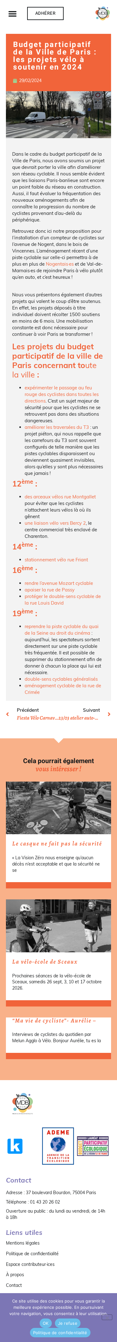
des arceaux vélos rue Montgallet (60, 497)
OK (46, 1323)
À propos (15, 1274)
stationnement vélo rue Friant (56, 560)
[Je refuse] (107, 1317)
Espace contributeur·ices (30, 1264)
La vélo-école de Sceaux (45, 962)
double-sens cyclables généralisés (61, 679)
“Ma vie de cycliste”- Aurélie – (54, 1021)
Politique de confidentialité (32, 1253)
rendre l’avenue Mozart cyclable (59, 583)
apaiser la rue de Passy (50, 590)
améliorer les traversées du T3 (57, 427)
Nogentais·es (60, 264)
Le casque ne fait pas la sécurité (57, 844)
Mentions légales (23, 1243)
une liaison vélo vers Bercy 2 (55, 523)
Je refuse (67, 1323)
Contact (14, 1285)
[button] (12, 13)
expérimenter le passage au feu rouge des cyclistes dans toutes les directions (62, 394)
